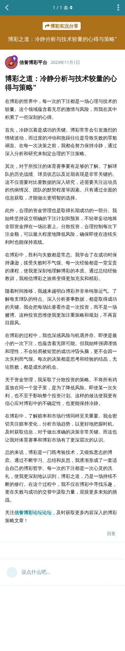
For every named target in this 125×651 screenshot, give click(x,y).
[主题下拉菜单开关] (118, 7)
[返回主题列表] (6, 7)
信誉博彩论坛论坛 (33, 512)
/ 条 (60, 7)
